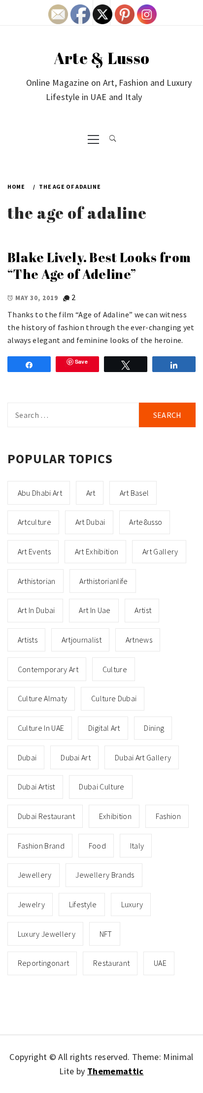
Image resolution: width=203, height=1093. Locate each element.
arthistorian (37, 581)
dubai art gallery (143, 757)
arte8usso (145, 522)
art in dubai (36, 610)
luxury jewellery (46, 934)
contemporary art (48, 669)
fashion (168, 816)
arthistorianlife (103, 581)
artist (143, 610)
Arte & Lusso (102, 57)
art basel (134, 493)
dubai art (76, 757)
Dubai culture (101, 786)
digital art (104, 728)
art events (34, 551)
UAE (160, 963)
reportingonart (43, 963)
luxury (132, 904)
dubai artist (36, 786)
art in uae (94, 610)
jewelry (31, 904)
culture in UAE (41, 728)
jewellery (35, 875)
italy (137, 846)
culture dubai (113, 698)
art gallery (160, 551)
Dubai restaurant (46, 816)
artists (27, 640)
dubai (27, 757)
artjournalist (82, 640)
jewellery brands (104, 875)
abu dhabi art (40, 493)
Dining (154, 728)
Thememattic (115, 1071)
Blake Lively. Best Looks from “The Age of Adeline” (99, 265)
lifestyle (83, 904)
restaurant (111, 963)
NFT (106, 934)
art (91, 493)
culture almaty (42, 698)
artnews (139, 640)
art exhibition (96, 551)
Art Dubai (90, 522)
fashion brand (41, 846)
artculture (34, 522)
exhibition (115, 816)
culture (114, 669)
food (97, 846)
